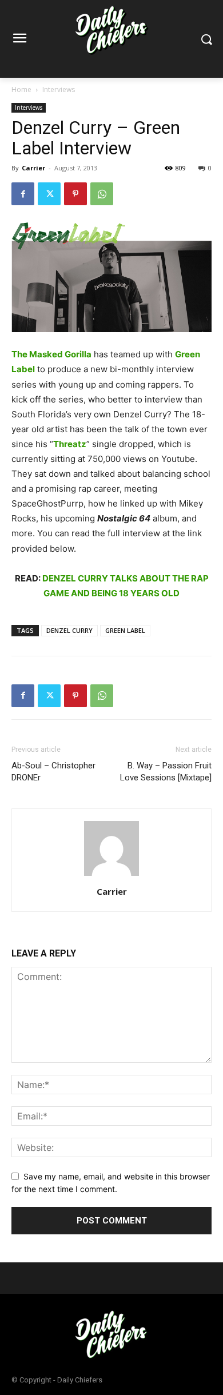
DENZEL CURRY (69, 630)
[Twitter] (49, 193)
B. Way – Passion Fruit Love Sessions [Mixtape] (166, 771)
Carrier (33, 168)
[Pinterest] (75, 193)
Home (21, 89)
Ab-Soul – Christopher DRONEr (53, 771)
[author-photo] (111, 875)
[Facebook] (22, 193)
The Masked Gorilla (51, 354)
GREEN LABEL (125, 630)
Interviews (58, 89)
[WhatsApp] (101, 193)
